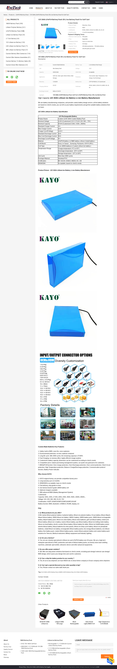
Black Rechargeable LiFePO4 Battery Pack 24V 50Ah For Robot (74, 623)
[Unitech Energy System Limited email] (8, 77)
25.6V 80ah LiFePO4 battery (81, 572)
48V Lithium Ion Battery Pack (15, 50)
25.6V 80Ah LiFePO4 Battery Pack (49, 572)
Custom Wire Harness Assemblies (17, 57)
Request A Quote (99, 2)
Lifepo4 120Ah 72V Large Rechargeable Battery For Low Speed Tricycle (59, 623)
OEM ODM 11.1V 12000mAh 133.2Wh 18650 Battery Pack (32, 647)
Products (39, 8)
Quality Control (73, 8)
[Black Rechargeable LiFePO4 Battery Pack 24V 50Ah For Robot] (74, 613)
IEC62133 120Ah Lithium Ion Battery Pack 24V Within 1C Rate (44, 623)
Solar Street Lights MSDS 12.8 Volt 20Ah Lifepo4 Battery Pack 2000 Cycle (89, 623)
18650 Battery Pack (12, 23)
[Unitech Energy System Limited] (14, 8)
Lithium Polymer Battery (14, 27)
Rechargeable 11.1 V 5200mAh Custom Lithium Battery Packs (60, 644)
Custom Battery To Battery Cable (17, 61)
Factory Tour (59, 8)
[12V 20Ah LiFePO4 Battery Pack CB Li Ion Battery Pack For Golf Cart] (51, 33)
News (94, 8)
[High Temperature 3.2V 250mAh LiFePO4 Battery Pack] (104, 613)
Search (87, 2)
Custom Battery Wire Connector (16, 53)
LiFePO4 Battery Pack (22, 14)
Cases (101, 8)
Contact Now (73, 52)
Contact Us (85, 8)
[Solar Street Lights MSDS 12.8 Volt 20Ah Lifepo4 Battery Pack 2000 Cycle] (89, 613)
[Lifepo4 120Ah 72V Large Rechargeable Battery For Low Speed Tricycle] (59, 613)
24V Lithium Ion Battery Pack (15, 46)
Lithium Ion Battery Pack (14, 35)
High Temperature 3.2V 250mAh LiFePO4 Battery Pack (104, 623)
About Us (48, 8)
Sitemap (6, 657)
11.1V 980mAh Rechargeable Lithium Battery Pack (59, 649)
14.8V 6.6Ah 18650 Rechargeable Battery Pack (33, 652)
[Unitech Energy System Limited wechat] (18, 77)
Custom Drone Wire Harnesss (15, 65)
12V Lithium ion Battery (13, 42)
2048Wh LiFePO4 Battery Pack (65, 572)
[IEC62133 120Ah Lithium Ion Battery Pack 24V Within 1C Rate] (44, 613)
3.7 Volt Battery (11, 38)
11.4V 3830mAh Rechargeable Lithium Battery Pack (59, 653)
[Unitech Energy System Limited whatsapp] (13, 77)
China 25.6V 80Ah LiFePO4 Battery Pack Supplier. (39, 667)
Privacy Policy (22, 667)
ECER (98, 667)
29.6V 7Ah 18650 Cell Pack (29, 643)
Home (31, 8)
